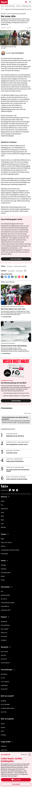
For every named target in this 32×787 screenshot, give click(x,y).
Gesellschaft (4, 508)
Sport (2, 516)
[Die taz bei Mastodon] (10, 491)
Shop (2, 731)
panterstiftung (5, 606)
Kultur (2, 512)
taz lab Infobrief (5, 662)
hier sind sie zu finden (23, 422)
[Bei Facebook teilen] (12, 277)
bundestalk (4, 621)
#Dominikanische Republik (20, 266)
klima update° (4, 629)
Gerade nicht (24, 754)
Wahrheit (3, 527)
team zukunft (4, 651)
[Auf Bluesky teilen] (9, 277)
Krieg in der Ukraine (6, 542)
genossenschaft (5, 595)
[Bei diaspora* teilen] (19, 277)
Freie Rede (4, 636)
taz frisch (3, 655)
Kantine (3, 727)
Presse (3, 580)
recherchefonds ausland (7, 602)
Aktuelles (3, 565)
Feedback (3, 746)
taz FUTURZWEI (5, 704)
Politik (2, 501)
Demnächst (4, 674)
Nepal (2, 539)
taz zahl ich (4, 599)
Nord (2, 523)
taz (4, 486)
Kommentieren (11, 270)
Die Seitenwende (5, 572)
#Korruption (10, 266)
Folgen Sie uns (4, 490)
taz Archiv (3, 712)
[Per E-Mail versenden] (2, 277)
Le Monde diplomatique (7, 708)
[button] (30, 2)
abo (2, 591)
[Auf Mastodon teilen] (5, 277)
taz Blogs (3, 701)
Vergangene (4, 685)
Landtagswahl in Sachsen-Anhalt (10, 550)
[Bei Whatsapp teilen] (16, 277)
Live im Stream (5, 681)
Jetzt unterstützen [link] (16, 259)
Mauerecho (4, 632)
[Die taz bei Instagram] (17, 491)
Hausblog (3, 569)
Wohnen (3, 546)
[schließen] (29, 754)
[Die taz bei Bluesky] (13, 491)
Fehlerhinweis (19, 270)
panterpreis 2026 (5, 610)
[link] (2, 6)
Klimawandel (4, 553)
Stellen (3, 576)
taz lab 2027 (4, 689)
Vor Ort (3, 678)
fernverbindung (5, 625)
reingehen (3, 640)
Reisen (3, 723)
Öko (2, 505)
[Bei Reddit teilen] (22, 277)
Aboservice (4, 750)
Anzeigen (3, 735)
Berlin (2, 520)
